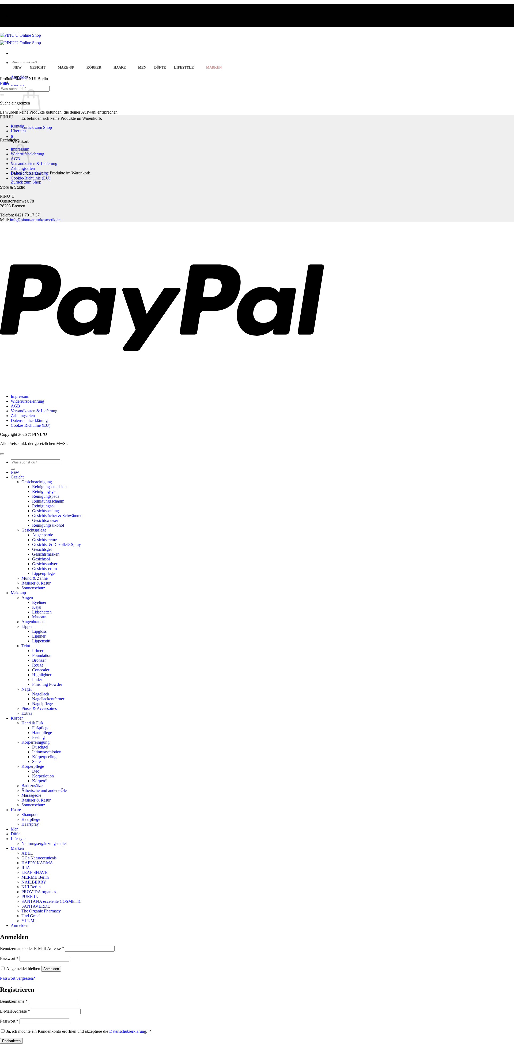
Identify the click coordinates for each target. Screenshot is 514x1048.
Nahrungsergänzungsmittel (44, 843)
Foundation (41, 655)
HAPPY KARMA (37, 862)
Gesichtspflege (33, 530)
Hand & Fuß (32, 723)
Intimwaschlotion (46, 752)
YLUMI (28, 920)
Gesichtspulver (44, 564)
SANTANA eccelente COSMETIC (51, 901)
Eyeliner (39, 602)
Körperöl (39, 780)
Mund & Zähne (34, 578)
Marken (214, 67)
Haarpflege (30, 819)
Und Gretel (30, 916)
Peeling (38, 737)
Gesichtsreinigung (36, 482)
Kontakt (17, 126)
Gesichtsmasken (45, 554)
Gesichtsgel (42, 549)
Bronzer (39, 660)
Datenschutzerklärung (29, 173)
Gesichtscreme (44, 539)
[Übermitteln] (2, 95)
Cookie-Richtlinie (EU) (30, 178)
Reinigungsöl (43, 506)
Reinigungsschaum (48, 501)
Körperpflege (32, 766)
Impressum (20, 396)
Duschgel (40, 747)
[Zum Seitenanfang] (2, 454)
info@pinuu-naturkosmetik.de (35, 220)
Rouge (37, 665)
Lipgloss (39, 631)
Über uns (18, 131)
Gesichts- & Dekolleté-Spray (56, 544)
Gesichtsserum (44, 568)
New (17, 67)
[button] (12, 136)
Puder (37, 679)
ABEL (27, 853)
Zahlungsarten (23, 168)
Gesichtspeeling (45, 510)
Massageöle (31, 795)
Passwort (9, 958)
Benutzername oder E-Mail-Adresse (32, 948)
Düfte (160, 67)
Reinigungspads (45, 496)
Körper (93, 67)
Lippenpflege (43, 573)
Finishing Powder (47, 684)
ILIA (25, 867)
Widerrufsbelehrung (27, 401)
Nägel (26, 689)
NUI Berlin (31, 887)
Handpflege (42, 732)
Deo (35, 771)
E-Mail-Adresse (15, 1011)
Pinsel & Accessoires (39, 708)
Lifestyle (184, 67)
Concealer (40, 670)
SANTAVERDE (35, 906)
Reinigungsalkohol (48, 525)
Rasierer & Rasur (36, 583)
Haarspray (30, 824)
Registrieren (11, 1041)
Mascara (39, 617)
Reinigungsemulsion (49, 486)
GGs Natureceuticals (38, 858)
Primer (37, 650)
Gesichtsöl (41, 559)
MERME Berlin (35, 877)
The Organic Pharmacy (41, 911)
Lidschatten (42, 612)
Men (142, 67)
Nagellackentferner (48, 699)
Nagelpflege (42, 703)
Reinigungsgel (44, 491)
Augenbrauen (32, 621)
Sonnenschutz (33, 588)
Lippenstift (41, 641)
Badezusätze (32, 785)
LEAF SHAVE (34, 872)
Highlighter (41, 674)
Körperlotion (43, 776)
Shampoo (29, 814)
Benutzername (14, 1001)
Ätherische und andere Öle (44, 790)
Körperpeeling (44, 756)
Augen (27, 597)
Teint (25, 645)
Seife (36, 761)
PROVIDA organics (38, 891)
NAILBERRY (33, 882)
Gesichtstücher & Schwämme (57, 515)
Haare (120, 67)
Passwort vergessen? (17, 978)
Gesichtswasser (45, 520)
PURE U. (29, 896)
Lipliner (39, 636)
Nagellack (40, 694)
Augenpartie (42, 535)
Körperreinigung (35, 742)
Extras (26, 713)
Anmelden (51, 969)
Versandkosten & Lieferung (34, 163)
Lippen (27, 626)
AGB (15, 406)
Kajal (36, 607)
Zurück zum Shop (36, 127)
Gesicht (38, 67)
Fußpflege (40, 727)
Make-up (66, 67)
